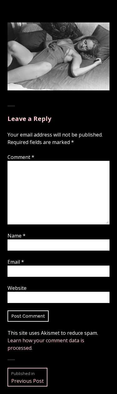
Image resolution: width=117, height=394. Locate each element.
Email (15, 261)
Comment (20, 157)
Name (16, 235)
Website (17, 288)
